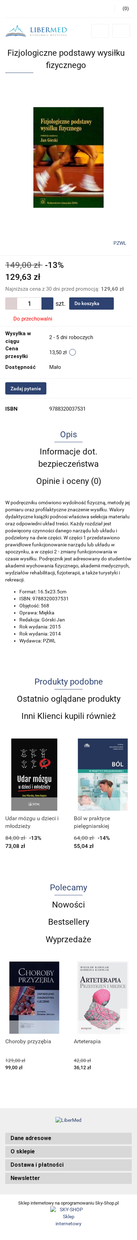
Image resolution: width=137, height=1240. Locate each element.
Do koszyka (87, 303)
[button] (68, 1138)
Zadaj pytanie (26, 388)
